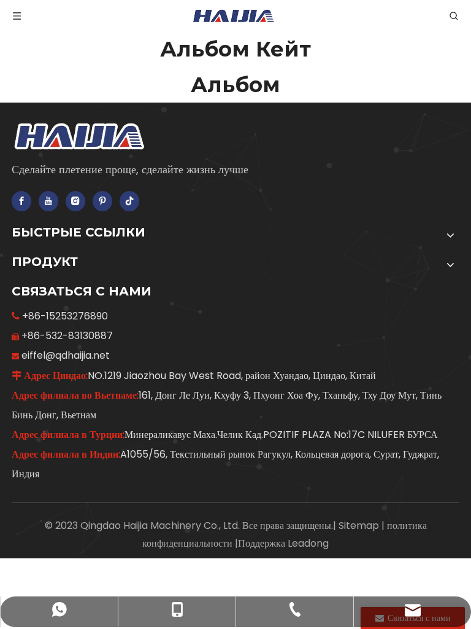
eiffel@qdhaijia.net (65, 355)
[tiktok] (129, 201)
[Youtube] (48, 201)
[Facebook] (21, 201)
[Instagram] (75, 201)
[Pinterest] (102, 201)
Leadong (308, 543)
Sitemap (360, 525)
